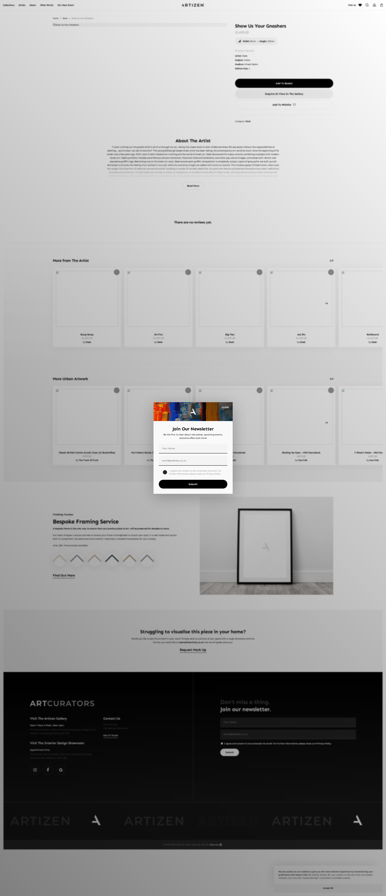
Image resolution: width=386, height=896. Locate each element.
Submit (193, 484)
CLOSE (225, 407)
